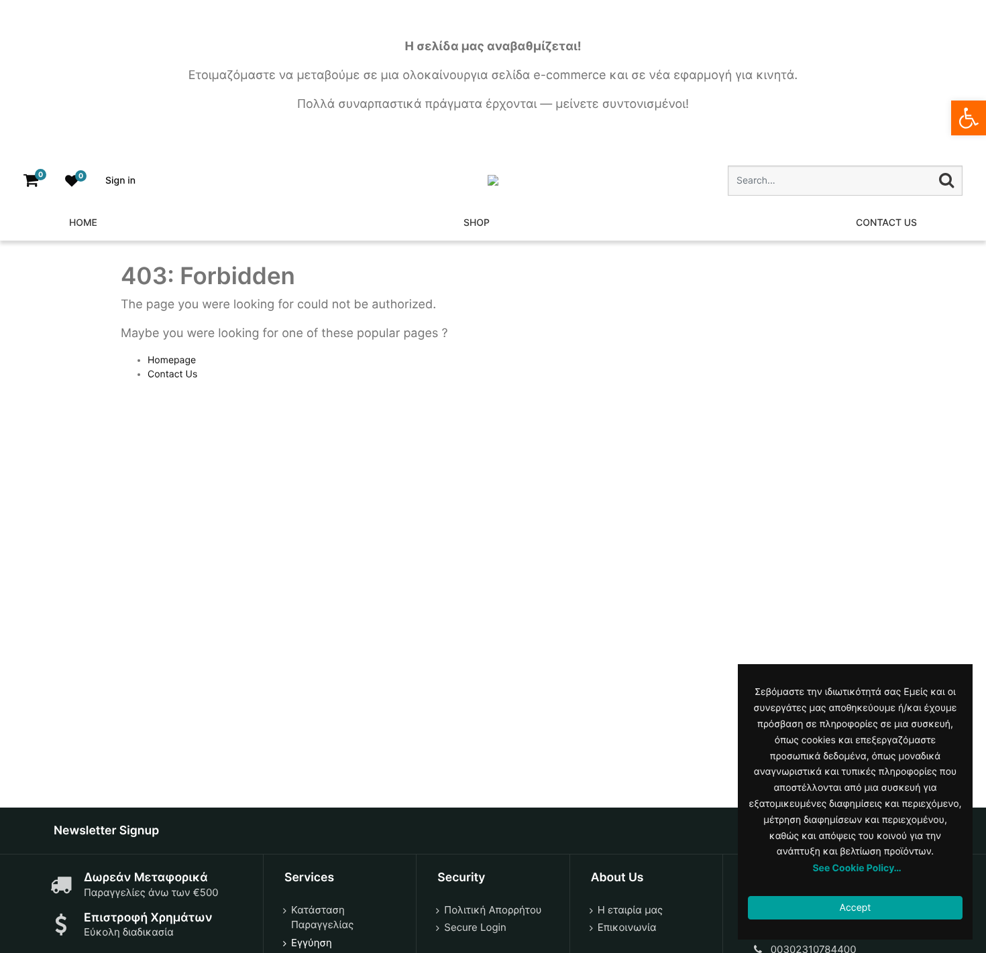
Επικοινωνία (627, 927)
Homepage (172, 360)
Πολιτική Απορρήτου (492, 909)
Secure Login (475, 927)
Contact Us (172, 374)
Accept (855, 907)
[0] (30, 181)
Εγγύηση (311, 942)
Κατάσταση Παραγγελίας (322, 917)
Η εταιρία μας (630, 909)
